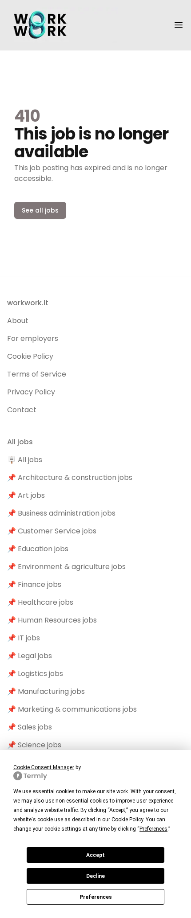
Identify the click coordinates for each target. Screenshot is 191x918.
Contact (21, 410)
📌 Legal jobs (29, 656)
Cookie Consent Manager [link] (43, 767)
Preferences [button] (153, 829)
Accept (95, 855)
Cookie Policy (30, 356)
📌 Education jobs (37, 549)
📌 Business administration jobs (61, 513)
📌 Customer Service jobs (51, 531)
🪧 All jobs (24, 460)
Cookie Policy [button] (127, 819)
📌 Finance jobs (34, 584)
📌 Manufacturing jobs (46, 691)
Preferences (96, 897)
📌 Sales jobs (29, 727)
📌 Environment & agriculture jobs (66, 566)
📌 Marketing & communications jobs (72, 709)
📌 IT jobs (23, 638)
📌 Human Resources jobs (52, 620)
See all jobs (40, 210)
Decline (95, 876)
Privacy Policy (31, 392)
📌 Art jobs (26, 495)
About (17, 321)
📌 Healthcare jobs (40, 602)
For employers (32, 338)
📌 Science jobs (34, 745)
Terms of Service (36, 374)
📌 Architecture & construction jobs (69, 477)
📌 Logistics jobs (35, 673)
